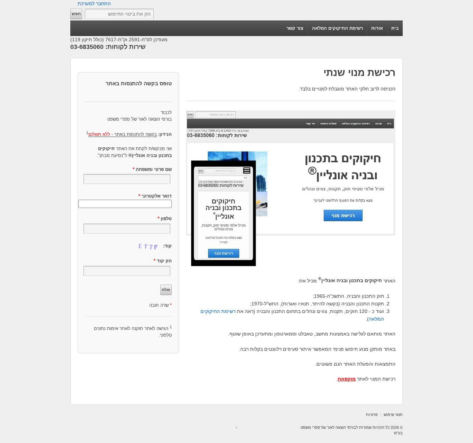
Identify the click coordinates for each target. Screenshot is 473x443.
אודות (377, 28)
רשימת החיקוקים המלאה (337, 28)
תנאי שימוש (393, 414)
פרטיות (372, 414)
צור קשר (294, 28)
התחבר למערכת (94, 3)
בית (395, 28)
